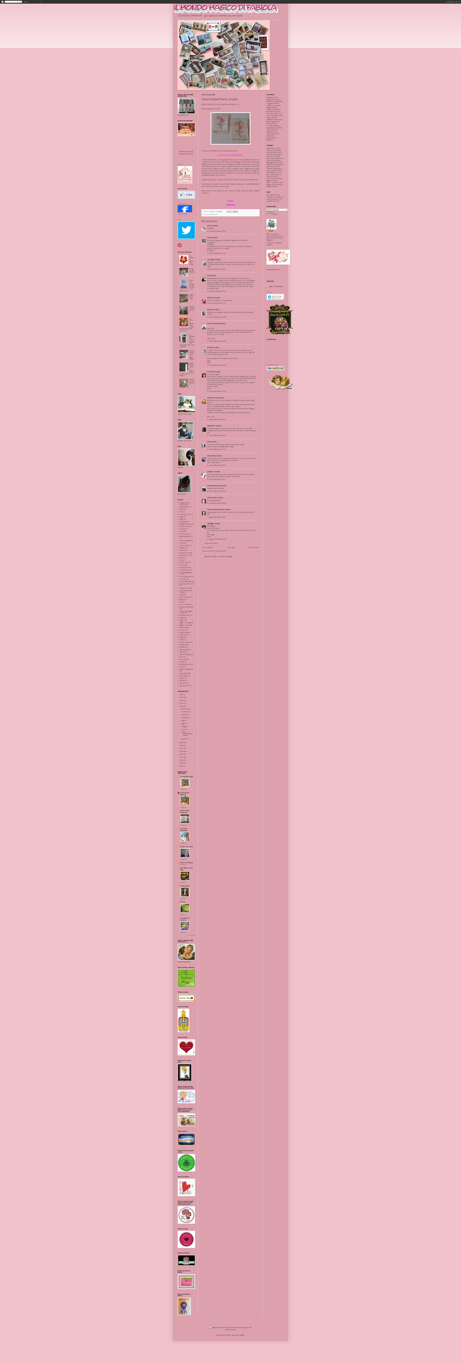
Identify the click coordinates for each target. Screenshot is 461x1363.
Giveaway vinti (213, 214)
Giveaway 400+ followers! (191, 382)
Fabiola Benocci (182, 204)
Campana (182, 529)
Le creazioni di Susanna (184, 919)
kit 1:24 (181, 565)
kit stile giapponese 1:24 (185, 573)
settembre (185, 718)
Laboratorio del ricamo (186, 584)
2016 (181, 751)
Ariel (181, 512)
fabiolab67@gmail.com (274, 270)
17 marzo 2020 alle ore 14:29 (216, 435)
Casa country (183, 534)
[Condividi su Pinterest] (237, 211)
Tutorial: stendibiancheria (191, 309)
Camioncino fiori (184, 527)
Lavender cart (184, 588)
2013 (181, 760)
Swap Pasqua (183, 676)
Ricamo (181, 640)
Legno (181, 595)
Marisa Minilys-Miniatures (216, 510)
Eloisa (209, 442)
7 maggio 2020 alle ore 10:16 (216, 517)
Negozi (181, 620)
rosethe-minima (212, 398)
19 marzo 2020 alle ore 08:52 (216, 503)
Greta (181, 560)
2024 (182, 695)
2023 (182, 698)
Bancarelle (182, 522)
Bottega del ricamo (185, 524)
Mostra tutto (191, 935)
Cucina (181, 543)
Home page (230, 548)
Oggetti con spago (185, 623)
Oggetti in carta (184, 625)
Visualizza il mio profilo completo (274, 244)
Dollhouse (182, 548)
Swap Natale (183, 673)
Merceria (182, 600)
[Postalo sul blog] (230, 211)
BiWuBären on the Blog (186, 869)
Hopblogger (210, 524)
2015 (181, 754)
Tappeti (181, 678)
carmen (209, 226)
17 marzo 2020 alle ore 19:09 (216, 465)
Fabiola (271, 231)
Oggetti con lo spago (191, 297)
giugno (184, 724)
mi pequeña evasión (186, 777)
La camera (182, 579)
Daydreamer (211, 426)
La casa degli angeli (185, 581)
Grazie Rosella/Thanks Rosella (187, 734)
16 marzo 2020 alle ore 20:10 (216, 291)
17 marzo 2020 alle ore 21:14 (216, 479)
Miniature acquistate (186, 607)
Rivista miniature (185, 642)
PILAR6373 (210, 372)
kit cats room (183, 563)
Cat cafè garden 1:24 (186, 536)
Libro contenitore (185, 597)
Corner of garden (185, 541)
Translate (274, 214)
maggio (184, 726)
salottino (182, 652)
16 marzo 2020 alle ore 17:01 (216, 253)
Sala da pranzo (184, 650)
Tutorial (181, 681)
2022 (182, 701)
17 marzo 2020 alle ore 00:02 (216, 341)
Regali (181, 637)
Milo (180, 602)
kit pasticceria (184, 568)
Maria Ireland (211, 456)
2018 (181, 746)
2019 (181, 743)
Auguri (181, 517)
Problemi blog (183, 633)
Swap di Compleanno (186, 669)
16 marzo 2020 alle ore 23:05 (216, 317)
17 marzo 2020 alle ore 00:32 (216, 365)
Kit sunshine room (185, 577)
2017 (181, 748)
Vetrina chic (183, 683)
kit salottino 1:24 (184, 570)
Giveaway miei (184, 553)
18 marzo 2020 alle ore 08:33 (216, 491)
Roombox (182, 645)
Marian (209, 238)
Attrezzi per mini (185, 514)
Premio (181, 630)
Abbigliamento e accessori (184, 504)
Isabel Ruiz (210, 298)
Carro (181, 531)
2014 (181, 757)
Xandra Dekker (212, 498)
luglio (183, 721)
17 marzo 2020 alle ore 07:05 (216, 391)
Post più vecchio (254, 548)
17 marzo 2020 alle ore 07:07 (216, 419)
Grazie (181, 558)
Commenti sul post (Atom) (217, 551)
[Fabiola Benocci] (185, 212)
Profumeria (183, 635)
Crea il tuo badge (183, 214)
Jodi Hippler (211, 260)
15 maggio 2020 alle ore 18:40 (216, 539)
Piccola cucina (183, 628)
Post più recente (207, 548)
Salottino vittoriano (185, 655)
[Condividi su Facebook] (234, 211)
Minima (182, 902)
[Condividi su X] (232, 211)
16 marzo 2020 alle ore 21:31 (216, 303)
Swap (181, 667)
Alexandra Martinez (213, 486)
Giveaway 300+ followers (191, 271)
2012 (181, 763)
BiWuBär (210, 348)
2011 (181, 766)
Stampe (182, 662)
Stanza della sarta (185, 664)
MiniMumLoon (185, 886)
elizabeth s (210, 472)
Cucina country (184, 546)
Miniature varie (184, 615)
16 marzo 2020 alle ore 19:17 (216, 269)
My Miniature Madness (184, 794)
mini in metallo (184, 605)
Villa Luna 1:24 (184, 686)
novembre (185, 712)
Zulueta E (210, 310)
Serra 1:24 (182, 659)
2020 (182, 706)
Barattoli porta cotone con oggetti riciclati (191, 355)
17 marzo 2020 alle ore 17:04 (216, 449)
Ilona (208, 276)
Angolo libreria (184, 507)
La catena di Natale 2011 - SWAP (191, 260)
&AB (235, 1329)
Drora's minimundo (213, 324)
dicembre (185, 709)
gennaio (184, 739)
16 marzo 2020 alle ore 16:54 (216, 231)
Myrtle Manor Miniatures (184, 812)
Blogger (242, 1335)
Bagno (181, 519)
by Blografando (229, 1329)
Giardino (182, 550)
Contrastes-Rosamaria (184, 830)
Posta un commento (211, 543)
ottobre (184, 715)
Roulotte (182, 647)
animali (181, 509)
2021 (181, 703)
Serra (181, 657)
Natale (181, 618)
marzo (184, 729)
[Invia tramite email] (227, 211)
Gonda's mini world (186, 847)
